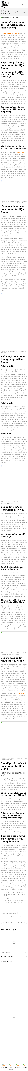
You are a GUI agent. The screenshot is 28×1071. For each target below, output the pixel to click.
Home (3, 10)
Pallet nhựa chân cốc (19, 1042)
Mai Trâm (21, 693)
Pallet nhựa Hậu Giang (8, 910)
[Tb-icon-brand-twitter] (5, 992)
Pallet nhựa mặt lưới (7, 1045)
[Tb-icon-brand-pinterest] (12, 992)
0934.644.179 (14, 988)
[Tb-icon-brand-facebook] (2, 992)
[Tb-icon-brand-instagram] (9, 992)
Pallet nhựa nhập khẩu (8, 1048)
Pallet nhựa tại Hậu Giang (10, 33)
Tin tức (9, 10)
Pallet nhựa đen (6, 1051)
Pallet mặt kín (6, 1042)
